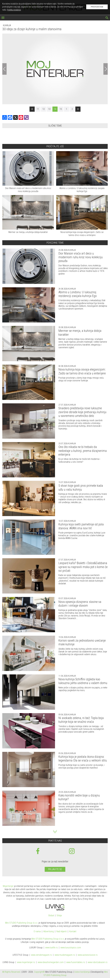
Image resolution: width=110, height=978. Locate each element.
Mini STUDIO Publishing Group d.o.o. (21, 922)
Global (51, 915)
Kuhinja (7, 25)
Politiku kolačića (14, 9)
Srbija (59, 915)
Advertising (48, 931)
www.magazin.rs (41, 955)
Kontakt (72, 931)
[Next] (105, 69)
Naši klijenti (61, 931)
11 (38, 109)
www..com (70, 947)
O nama (37, 931)
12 (43, 109)
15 (61, 109)
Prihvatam (97, 7)
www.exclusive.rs (88, 955)
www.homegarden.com (51, 962)
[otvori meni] (3, 18)
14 (55, 109)
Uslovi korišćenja (82, 972)
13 (49, 109)
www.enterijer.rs (26, 962)
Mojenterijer (8, 886)
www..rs (51, 947)
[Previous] (4, 69)
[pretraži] (107, 18)
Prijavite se (55, 869)
